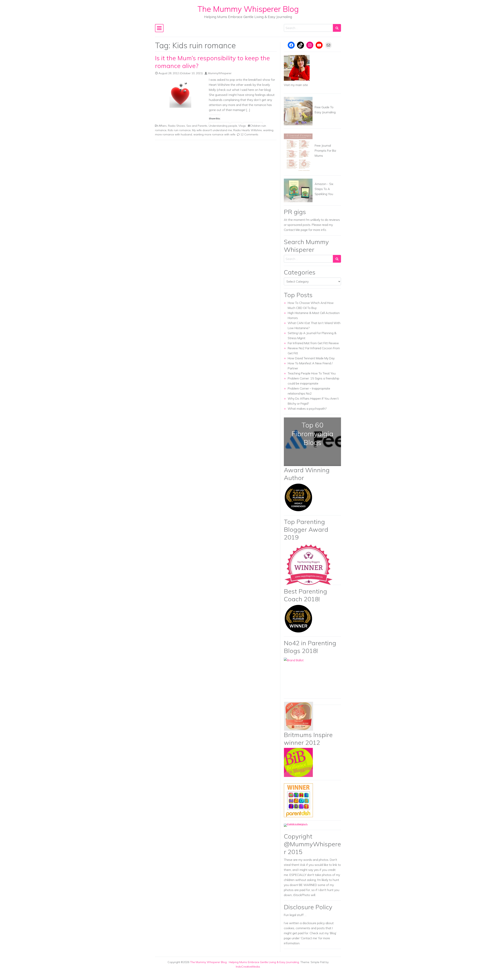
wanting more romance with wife (214, 134)
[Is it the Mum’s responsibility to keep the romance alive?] (180, 93)
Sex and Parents (196, 125)
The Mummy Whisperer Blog (248, 9)
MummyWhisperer (220, 73)
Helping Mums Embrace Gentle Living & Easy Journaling (264, 962)
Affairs (162, 125)
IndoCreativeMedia (248, 966)
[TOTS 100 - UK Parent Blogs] (300, 825)
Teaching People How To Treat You (312, 373)
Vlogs (242, 125)
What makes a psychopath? (307, 408)
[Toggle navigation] (159, 28)
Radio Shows (176, 125)
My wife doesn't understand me (212, 130)
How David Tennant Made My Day (311, 358)
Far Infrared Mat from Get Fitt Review (313, 343)
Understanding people (223, 125)
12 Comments (249, 134)
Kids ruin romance (179, 130)
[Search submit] (337, 28)
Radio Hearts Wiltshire (247, 130)
